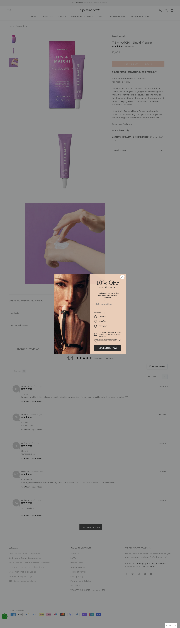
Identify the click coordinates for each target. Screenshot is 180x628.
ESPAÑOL (102, 321)
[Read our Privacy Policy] (119, 340)
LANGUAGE (98, 312)
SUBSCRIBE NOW (108, 348)
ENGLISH (102, 317)
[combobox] (171, 625)
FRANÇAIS (103, 326)
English (169, 625)
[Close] (122, 277)
